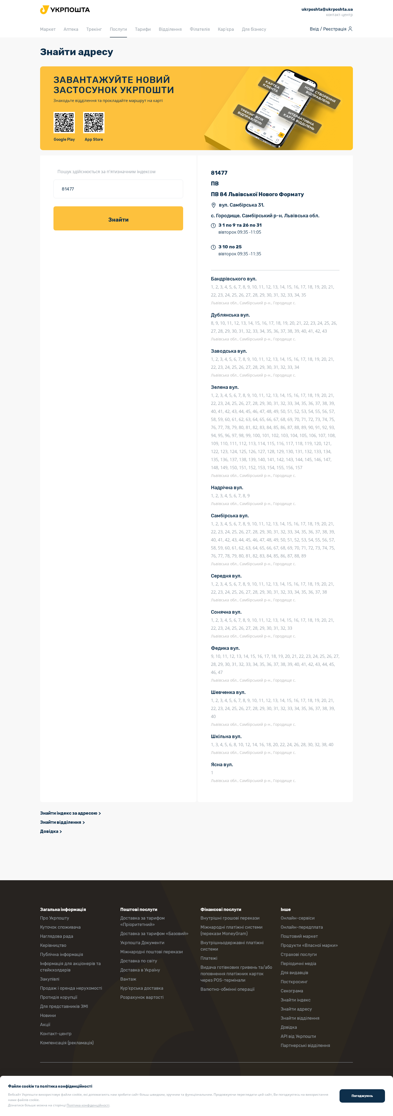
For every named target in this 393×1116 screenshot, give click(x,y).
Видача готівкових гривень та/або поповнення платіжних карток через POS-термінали (236, 974)
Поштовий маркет (299, 936)
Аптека (71, 29)
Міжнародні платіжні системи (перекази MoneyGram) (232, 930)
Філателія (200, 29)
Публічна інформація (61, 954)
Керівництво (53, 945)
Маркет (48, 29)
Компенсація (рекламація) (67, 1042)
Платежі (209, 958)
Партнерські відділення (305, 1045)
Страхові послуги (299, 954)
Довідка (49, 831)
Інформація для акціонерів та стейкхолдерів (70, 967)
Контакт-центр (56, 1033)
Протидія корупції (58, 997)
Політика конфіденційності (88, 1105)
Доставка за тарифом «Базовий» (154, 933)
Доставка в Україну (140, 970)
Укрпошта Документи (142, 942)
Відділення (170, 29)
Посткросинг (294, 981)
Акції (45, 1024)
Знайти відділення (60, 822)
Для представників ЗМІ (64, 1006)
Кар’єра (226, 29)
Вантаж (128, 979)
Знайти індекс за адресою (68, 813)
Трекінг (94, 29)
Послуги (118, 29)
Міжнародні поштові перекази (151, 951)
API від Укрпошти (298, 1036)
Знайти (118, 220)
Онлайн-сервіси (298, 918)
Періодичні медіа (298, 963)
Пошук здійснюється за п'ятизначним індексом (106, 171)
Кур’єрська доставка (141, 988)
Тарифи (143, 29)
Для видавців (294, 972)
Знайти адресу (296, 1009)
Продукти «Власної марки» (309, 945)
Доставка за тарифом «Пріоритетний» (142, 921)
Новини (48, 1015)
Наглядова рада (56, 936)
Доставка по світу (138, 960)
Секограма (292, 990)
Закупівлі (49, 979)
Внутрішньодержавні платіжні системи (232, 946)
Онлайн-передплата (302, 927)
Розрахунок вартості (142, 997)
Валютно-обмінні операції (228, 989)
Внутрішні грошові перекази (230, 918)
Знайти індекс (296, 1000)
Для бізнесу (254, 29)
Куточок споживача (60, 927)
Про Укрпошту (54, 918)
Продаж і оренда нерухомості (71, 988)
